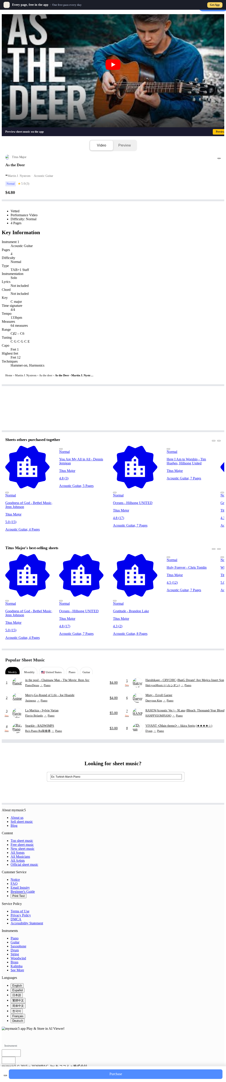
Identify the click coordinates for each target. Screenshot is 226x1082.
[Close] (220, 5)
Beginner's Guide (23, 891)
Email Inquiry (20, 887)
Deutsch (17, 1020)
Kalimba (17, 966)
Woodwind (18, 958)
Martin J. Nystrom (25, 375)
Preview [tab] (124, 145)
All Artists (18, 860)
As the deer (45, 375)
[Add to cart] (5, 1075)
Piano (15, 938)
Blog (14, 825)
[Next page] (217, 660)
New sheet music (22, 848)
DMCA (16, 919)
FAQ (14, 883)
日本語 (16, 995)
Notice (15, 879)
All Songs (17, 852)
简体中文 (18, 1005)
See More (17, 970)
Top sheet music (22, 840)
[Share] (219, 158)
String (15, 954)
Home (8, 375)
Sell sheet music (22, 821)
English (17, 985)
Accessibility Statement (27, 923)
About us (17, 817)
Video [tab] (101, 145)
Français (17, 1016)
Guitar (15, 942)
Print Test (18, 896)
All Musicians (20, 856)
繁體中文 (18, 1000)
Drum (15, 950)
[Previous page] (209, 660)
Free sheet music (22, 844)
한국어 (16, 1011)
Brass (14, 962)
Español (17, 990)
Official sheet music (24, 864)
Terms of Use (20, 911)
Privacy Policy (21, 915)
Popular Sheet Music (25, 659)
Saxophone (18, 946)
